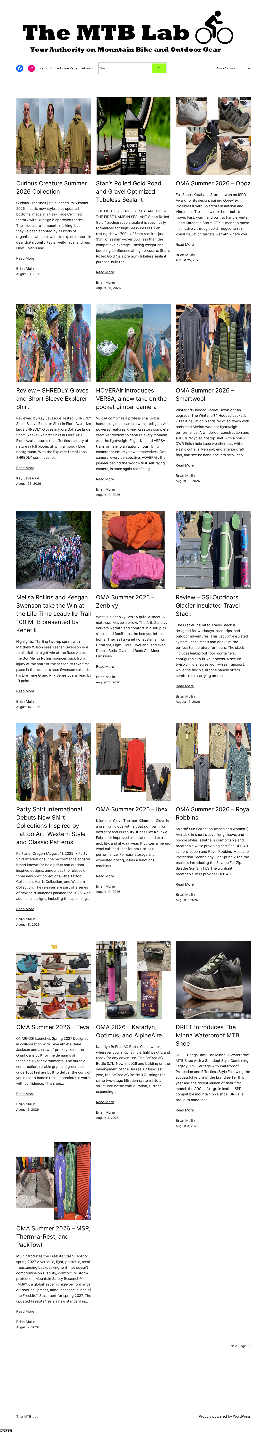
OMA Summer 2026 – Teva (52, 1027)
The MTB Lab (27, 1416)
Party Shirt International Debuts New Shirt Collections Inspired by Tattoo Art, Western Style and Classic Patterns (50, 826)
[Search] (159, 68)
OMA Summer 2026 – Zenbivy (125, 601)
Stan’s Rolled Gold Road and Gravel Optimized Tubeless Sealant (128, 191)
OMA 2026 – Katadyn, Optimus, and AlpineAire (129, 1031)
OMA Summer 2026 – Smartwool (205, 394)
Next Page (240, 1346)
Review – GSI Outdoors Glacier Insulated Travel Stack (208, 605)
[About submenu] (93, 68)
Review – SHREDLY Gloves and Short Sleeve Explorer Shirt (52, 398)
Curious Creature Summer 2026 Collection (51, 187)
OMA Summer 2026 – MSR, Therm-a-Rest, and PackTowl (53, 1236)
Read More (25, 258)
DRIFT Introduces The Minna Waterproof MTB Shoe (207, 1035)
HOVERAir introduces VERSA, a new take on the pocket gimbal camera (131, 398)
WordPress (242, 1416)
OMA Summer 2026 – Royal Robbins (213, 813)
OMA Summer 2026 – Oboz (213, 183)
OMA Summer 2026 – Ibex (132, 809)
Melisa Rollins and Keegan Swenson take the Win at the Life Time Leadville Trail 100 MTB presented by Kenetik (53, 614)
